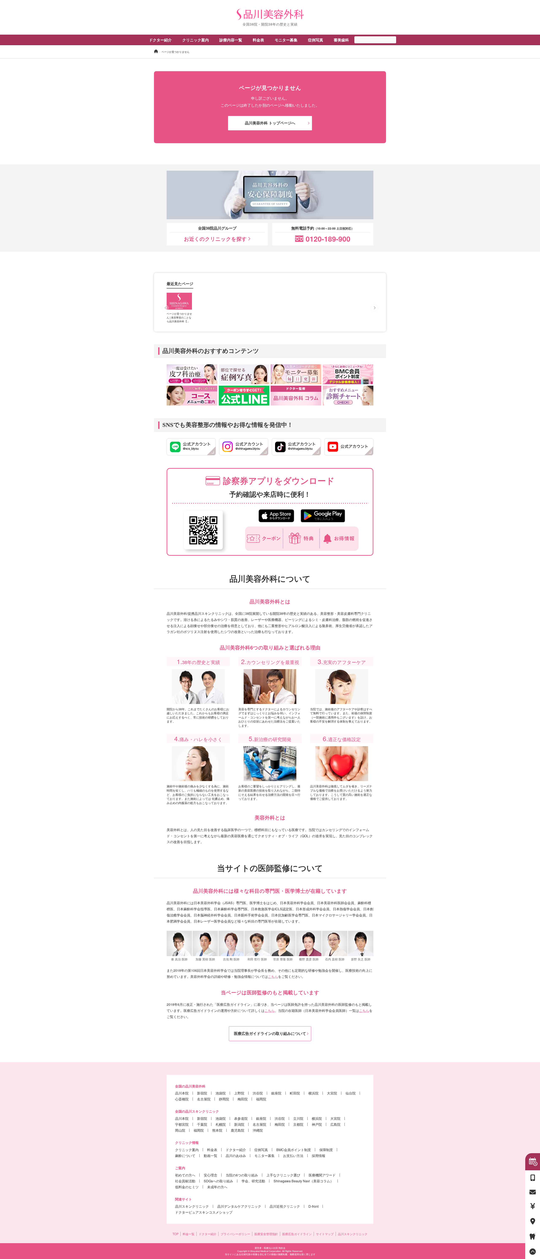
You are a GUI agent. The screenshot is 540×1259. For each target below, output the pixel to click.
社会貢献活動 (185, 1181)
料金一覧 (188, 1234)
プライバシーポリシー (235, 1234)
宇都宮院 (182, 1124)
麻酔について (185, 1155)
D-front (313, 1206)
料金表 (212, 1149)
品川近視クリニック (285, 1206)
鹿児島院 (237, 1130)
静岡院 (224, 1099)
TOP (175, 1234)
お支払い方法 (293, 1155)
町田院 (295, 1093)
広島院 (335, 1124)
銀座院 (276, 1093)
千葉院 (202, 1124)
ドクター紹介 (160, 40)
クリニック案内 (187, 1149)
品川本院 (182, 1093)
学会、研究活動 (253, 1181)
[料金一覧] (532, 1206)
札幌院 (221, 1124)
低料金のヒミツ (187, 1186)
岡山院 (180, 1130)
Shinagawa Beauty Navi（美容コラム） (303, 1181)
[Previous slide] (165, 308)
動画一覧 (210, 1155)
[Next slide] (374, 308)
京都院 (298, 1124)
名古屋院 (204, 1099)
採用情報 (318, 1155)
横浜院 (313, 1093)
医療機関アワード (322, 1175)
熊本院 (217, 1130)
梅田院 (243, 1099)
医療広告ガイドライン (297, 1234)
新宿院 (202, 1093)
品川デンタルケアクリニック (239, 1206)
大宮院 (332, 1093)
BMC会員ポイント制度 (293, 1149)
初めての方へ (185, 1175)
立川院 (298, 1118)
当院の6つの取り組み (242, 1175)
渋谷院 (258, 1093)
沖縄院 (258, 1130)
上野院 (239, 1093)
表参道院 (241, 1118)
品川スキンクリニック (192, 1206)
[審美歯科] (532, 1236)
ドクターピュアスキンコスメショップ (203, 1212)
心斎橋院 (182, 1099)
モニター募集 (286, 40)
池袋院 (221, 1093)
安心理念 (210, 1175)
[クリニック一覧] (532, 1221)
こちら (273, 976)
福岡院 (261, 1099)
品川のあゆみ (236, 1155)
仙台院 (351, 1093)
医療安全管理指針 (266, 1234)
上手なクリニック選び (283, 1175)
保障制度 (326, 1149)
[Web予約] (532, 1161)
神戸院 (317, 1124)
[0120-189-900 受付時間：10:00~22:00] (532, 1178)
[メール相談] (532, 1192)
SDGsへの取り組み (218, 1181)
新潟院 (239, 1124)
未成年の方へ (217, 1186)
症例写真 (315, 40)
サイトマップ (325, 1234)
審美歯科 (341, 40)
